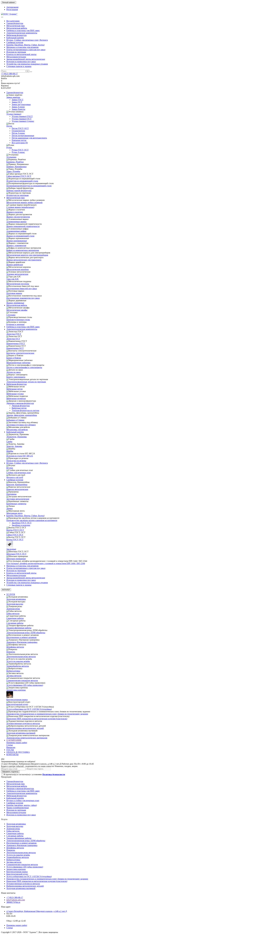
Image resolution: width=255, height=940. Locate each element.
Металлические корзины (17, 269)
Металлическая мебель (16, 28)
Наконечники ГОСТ (15, 343)
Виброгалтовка (13, 671)
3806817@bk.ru (13, 902)
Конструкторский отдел (17, 704)
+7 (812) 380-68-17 (9, 74)
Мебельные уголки (15, 394)
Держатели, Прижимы (16, 437)
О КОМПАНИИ (13, 740)
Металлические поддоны (17, 284)
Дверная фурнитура (21, 406)
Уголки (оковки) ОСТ (21, 119)
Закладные (11, 549)
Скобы (9, 441)
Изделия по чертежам (16, 52)
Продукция (6, 777)
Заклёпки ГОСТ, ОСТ (21, 523)
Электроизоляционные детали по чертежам (26, 382)
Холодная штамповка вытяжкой (20, 733)
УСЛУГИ (10, 594)
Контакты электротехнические (20, 353)
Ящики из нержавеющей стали (20, 236)
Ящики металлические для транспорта (23, 260)
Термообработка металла (17, 666)
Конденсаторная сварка (17, 699)
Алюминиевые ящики (16, 221)
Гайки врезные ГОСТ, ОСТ (18, 176)
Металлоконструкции (16, 57)
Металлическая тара (15, 26)
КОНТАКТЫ (12, 754)
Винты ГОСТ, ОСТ (15, 530)
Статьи (9, 745)
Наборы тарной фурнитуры (18, 190)
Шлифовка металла (15, 647)
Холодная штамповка (16, 599)
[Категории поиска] (2, 17)
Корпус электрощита (15, 377)
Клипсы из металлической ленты (21, 54)
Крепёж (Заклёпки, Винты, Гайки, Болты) (25, 45)
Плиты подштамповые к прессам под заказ (25, 49)
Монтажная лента (14, 513)
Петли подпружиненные (23, 135)
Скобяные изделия (14, 42)
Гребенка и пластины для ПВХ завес (23, 30)
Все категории (13, 21)
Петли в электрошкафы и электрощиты (24, 367)
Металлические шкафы (16, 310)
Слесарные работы (14, 623)
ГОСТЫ (10, 750)
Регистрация (12, 9)
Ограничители (18, 131)
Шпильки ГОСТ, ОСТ (16, 554)
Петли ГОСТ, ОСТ (20, 128)
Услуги (4, 819)
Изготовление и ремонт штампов (21, 637)
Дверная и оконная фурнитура (20, 403)
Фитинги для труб (14, 477)
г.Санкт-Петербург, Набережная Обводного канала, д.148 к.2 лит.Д (36, 911)
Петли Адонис (18, 133)
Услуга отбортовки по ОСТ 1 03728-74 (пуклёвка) (29, 709)
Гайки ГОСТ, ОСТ (14, 535)
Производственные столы (18, 319)
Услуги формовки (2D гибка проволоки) (24, 685)
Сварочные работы (15, 618)
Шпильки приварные (16, 559)
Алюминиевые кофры (16, 231)
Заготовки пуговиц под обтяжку (21, 425)
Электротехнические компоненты (21, 33)
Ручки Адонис (18, 152)
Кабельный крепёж (15, 38)
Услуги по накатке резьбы (18, 661)
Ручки (9, 147)
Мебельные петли (14, 389)
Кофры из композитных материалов (22, 250)
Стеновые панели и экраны (18, 66)
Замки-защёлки (13, 97)
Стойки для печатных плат (18, 472)
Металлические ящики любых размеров (24, 202)
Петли (9, 126)
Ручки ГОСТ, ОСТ (20, 150)
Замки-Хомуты (18, 109)
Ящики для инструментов (18, 217)
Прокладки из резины (16, 461)
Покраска (10, 652)
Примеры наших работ (16, 742)
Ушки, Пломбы (13, 171)
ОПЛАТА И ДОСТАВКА (18, 752)
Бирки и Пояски (13, 358)
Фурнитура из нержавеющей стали (22, 181)
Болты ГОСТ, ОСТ (14, 539)
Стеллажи (10, 315)
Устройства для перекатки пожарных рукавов (27, 64)
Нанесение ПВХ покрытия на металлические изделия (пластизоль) (36, 719)
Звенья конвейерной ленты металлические (25, 59)
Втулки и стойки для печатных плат (22, 800)
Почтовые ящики (14, 293)
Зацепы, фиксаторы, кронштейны (21, 415)
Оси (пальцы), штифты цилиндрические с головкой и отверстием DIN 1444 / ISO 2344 (45, 563)
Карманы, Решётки (15, 162)
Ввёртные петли (19, 408)
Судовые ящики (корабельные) (20, 207)
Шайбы (9, 451)
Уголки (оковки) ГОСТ (22, 116)
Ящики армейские (14, 264)
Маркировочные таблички (18, 362)
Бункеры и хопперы (15, 324)
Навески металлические (17, 489)
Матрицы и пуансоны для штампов (22, 47)
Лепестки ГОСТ (13, 334)
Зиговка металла (13, 676)
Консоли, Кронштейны (16, 484)
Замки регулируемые (21, 104)
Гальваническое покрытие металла (22, 680)
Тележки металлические (17, 274)
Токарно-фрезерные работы (18, 628)
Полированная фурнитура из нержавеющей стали (29, 186)
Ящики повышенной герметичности (23, 226)
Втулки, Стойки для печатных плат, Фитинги (27, 40)
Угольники (11, 157)
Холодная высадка (14, 604)
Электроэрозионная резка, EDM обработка (25, 632)
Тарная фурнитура (14, 23)
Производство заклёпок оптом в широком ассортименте (31, 520)
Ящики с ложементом (16, 245)
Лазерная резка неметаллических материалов (26, 738)
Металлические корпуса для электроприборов (27, 255)
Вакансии (10, 747)
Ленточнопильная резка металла (21, 656)
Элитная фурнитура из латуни (25, 410)
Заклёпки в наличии (21, 525)
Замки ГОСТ (17, 100)
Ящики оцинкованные (16, 241)
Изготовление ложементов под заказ (23, 298)
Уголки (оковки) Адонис (23, 121)
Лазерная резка (13, 609)
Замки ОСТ (17, 102)
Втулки (9, 468)
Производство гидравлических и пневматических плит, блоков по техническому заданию (47, 714)
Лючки (9, 508)
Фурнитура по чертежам (17, 195)
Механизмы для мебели (17, 429)
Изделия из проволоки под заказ (21, 61)
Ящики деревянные (15, 303)
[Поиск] (31, 71)
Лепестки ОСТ (13, 339)
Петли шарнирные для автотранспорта (29, 138)
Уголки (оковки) (13, 114)
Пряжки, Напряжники (16, 166)
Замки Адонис (18, 107)
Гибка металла (12, 613)
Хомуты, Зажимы (14, 446)
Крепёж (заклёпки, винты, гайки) (21, 805)
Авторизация (12, 7)
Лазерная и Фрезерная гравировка (21, 642)
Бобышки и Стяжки (15, 420)
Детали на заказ (13, 372)
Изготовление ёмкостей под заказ (21, 288)
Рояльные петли (19, 140)
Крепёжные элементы (16, 504)
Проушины (11, 494)
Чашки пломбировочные (17, 808)
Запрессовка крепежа (16, 690)
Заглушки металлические (17, 499)
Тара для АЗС (12, 279)
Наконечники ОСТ (15, 348)
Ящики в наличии (14, 212)
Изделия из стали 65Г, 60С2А (19, 456)
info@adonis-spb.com (15, 900)
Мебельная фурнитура (16, 35)
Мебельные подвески (16, 398)
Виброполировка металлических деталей (25, 728)
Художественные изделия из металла (23, 723)
